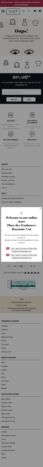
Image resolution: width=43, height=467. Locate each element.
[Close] (40, 209)
